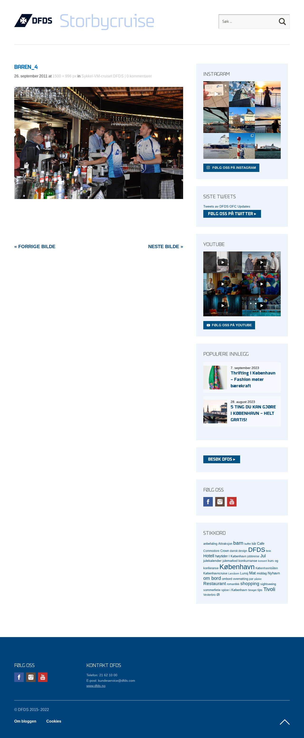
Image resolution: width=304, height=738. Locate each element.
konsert (262, 560)
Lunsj (244, 573)
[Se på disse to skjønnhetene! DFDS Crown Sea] (216, 146)
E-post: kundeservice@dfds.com (110, 680)
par (251, 578)
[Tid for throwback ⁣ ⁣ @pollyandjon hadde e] (268, 120)
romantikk (233, 584)
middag (262, 573)
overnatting (240, 579)
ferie (268, 550)
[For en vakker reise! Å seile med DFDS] (242, 120)
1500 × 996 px (64, 76)
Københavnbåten (267, 568)
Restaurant (214, 583)
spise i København (234, 590)
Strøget (252, 590)
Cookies (53, 721)
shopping (249, 583)
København (237, 567)
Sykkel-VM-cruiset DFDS (102, 76)
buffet (247, 543)
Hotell (208, 556)
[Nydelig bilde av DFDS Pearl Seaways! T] (216, 120)
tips (259, 590)
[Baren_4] (98, 198)
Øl (218, 594)
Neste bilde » (165, 246)
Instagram (220, 501)
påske (257, 578)
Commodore (211, 550)
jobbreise (253, 556)
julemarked (230, 561)
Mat (252, 573)
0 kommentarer (139, 76)
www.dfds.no (95, 686)
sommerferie (211, 590)
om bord (212, 578)
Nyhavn (274, 573)
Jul (263, 556)
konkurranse (247, 561)
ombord (227, 579)
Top (285, 722)
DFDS (256, 549)
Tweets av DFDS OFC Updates (226, 206)
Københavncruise (215, 573)
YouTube (232, 501)
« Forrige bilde (34, 246)
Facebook (208, 501)
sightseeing (268, 584)
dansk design (238, 550)
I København (237, 556)
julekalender (212, 561)
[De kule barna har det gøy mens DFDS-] (242, 146)
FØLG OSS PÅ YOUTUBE (232, 325)
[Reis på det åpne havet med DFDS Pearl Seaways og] (268, 146)
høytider (221, 556)
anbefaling (210, 543)
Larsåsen (233, 573)
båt (254, 543)
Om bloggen (25, 721)
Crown (224, 551)
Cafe (260, 543)
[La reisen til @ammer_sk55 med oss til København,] (216, 94)
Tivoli (269, 589)
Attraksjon (225, 543)
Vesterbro (209, 594)
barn (238, 543)
